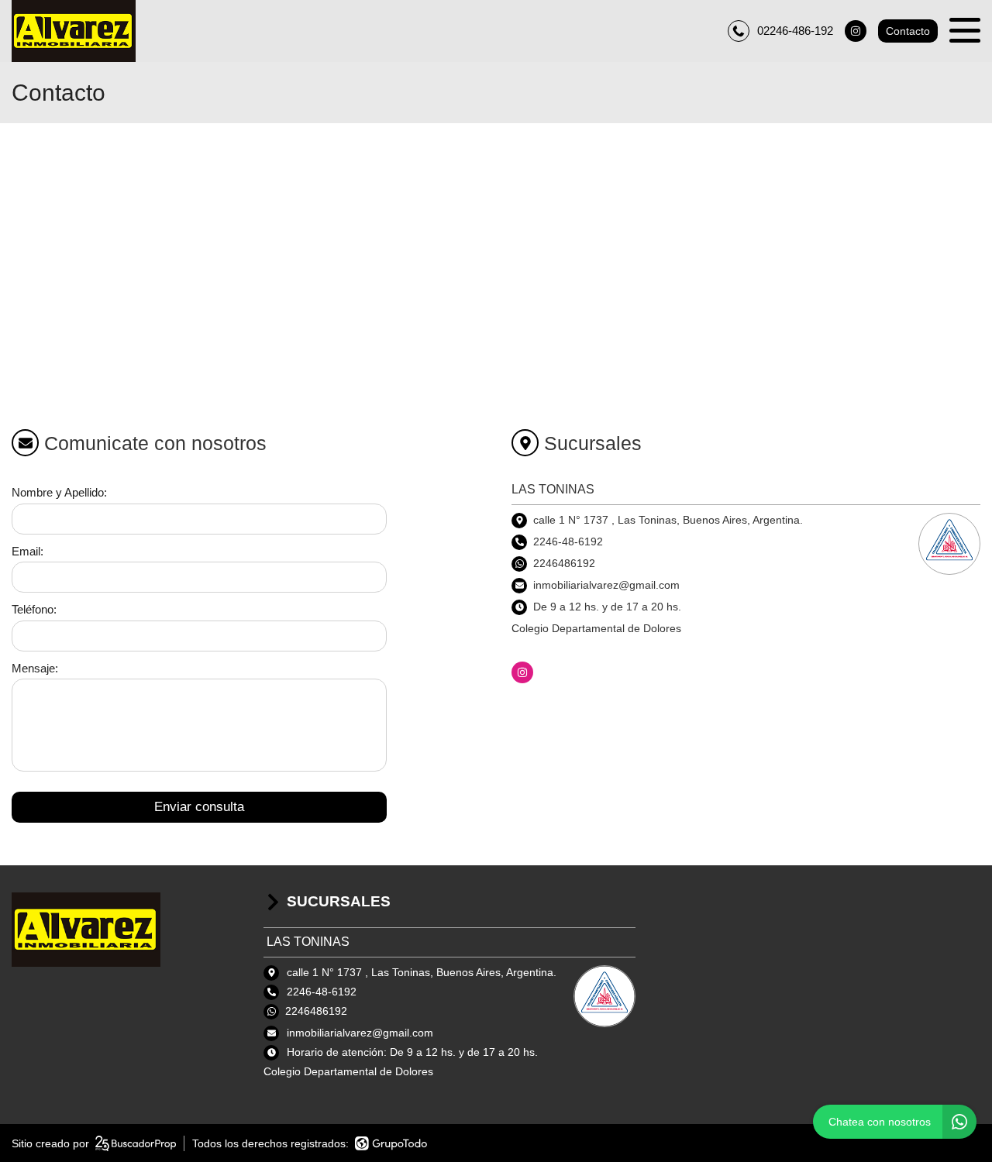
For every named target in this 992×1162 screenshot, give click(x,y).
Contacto (908, 31)
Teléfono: (34, 609)
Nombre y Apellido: (59, 492)
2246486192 (564, 563)
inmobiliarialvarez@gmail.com (360, 1032)
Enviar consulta (199, 806)
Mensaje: (35, 668)
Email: (27, 551)
